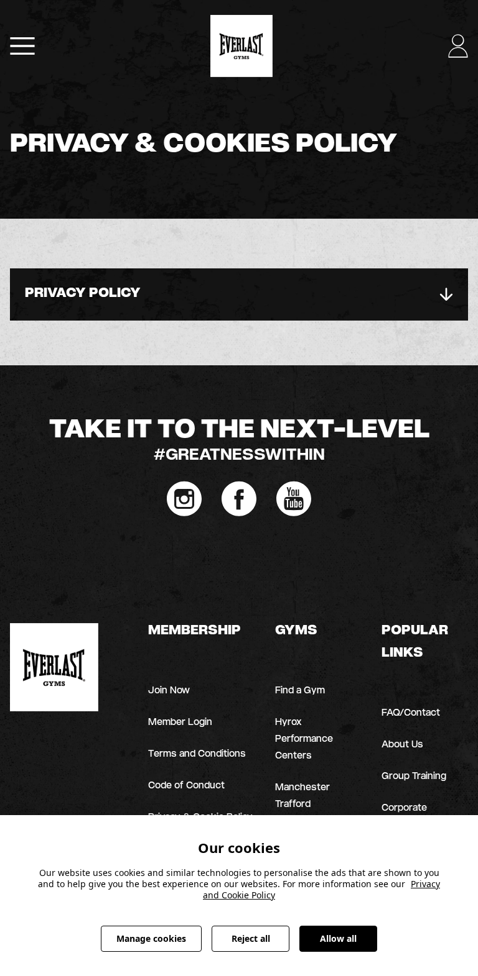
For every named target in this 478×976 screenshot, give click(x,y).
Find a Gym (300, 691)
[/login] (458, 46)
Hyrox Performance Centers (304, 739)
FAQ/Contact (411, 713)
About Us (402, 745)
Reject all (251, 938)
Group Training (414, 777)
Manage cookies (151, 938)
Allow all (338, 938)
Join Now (169, 691)
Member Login (180, 722)
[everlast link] (54, 667)
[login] (22, 46)
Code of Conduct (186, 786)
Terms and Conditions (197, 754)
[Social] (184, 498)
